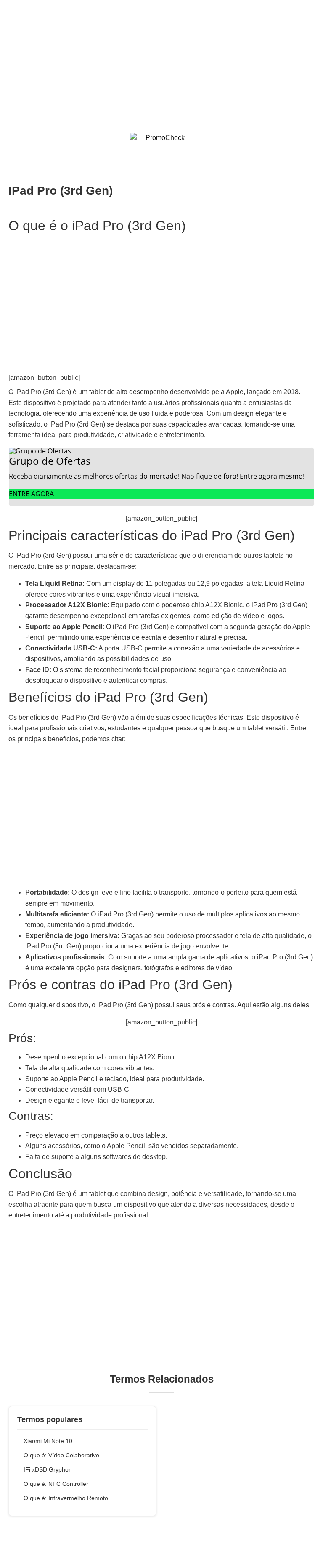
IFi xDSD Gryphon (48, 1469)
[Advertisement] (161, 59)
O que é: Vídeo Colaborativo (61, 1455)
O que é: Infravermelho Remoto (66, 1498)
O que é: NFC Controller (56, 1483)
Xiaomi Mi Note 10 (48, 1441)
